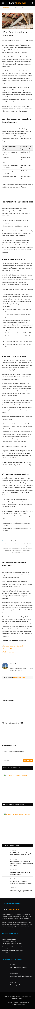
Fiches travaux (29, 40)
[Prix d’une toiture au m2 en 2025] (17, 712)
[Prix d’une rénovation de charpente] (17, 21)
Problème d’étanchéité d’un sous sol (12, 943)
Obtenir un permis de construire (19, 985)
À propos (10, 1002)
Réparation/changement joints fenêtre (12, 950)
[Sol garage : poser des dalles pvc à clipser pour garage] (5, 872)
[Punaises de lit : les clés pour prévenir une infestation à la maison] (5, 890)
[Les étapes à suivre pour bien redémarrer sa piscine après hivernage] (5, 881)
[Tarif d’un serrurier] (17, 689)
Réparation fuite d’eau (9, 649)
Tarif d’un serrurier (8, 652)
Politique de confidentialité (18, 1004)
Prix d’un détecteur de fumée (18, 967)
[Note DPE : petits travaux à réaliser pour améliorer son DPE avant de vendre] (5, 852)
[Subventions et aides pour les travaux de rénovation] (5, 975)
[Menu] (3, 3)
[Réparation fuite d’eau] (17, 735)
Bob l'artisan (7, 40)
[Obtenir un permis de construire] (5, 984)
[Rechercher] (32, 3)
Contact (16, 1002)
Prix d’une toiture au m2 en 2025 (13, 646)
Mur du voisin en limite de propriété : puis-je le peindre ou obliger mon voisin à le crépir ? (21, 863)
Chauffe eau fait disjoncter (9, 939)
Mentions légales (24, 1002)
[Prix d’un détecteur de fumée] (5, 967)
